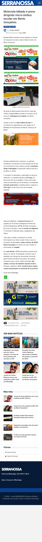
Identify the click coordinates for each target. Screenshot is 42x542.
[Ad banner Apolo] (21, 51)
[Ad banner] (21, 215)
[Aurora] (21, 153)
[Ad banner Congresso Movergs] (21, 229)
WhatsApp (18, 512)
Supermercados (11, 484)
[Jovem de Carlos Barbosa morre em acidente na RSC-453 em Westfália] (12, 399)
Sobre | (4, 512)
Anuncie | (10, 512)
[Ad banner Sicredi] (21, 139)
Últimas (13, 26)
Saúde (25, 369)
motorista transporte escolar (11, 357)
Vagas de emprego (12, 488)
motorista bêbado (25, 354)
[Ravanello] (21, 331)
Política (7, 369)
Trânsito (6, 26)
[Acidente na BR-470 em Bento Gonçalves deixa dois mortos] (8, 449)
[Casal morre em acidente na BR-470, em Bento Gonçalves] (30, 399)
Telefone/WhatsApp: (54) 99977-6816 (15, 506)
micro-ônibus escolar (13, 354)
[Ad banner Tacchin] (21, 64)
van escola (23, 357)
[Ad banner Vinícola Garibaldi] (21, 319)
